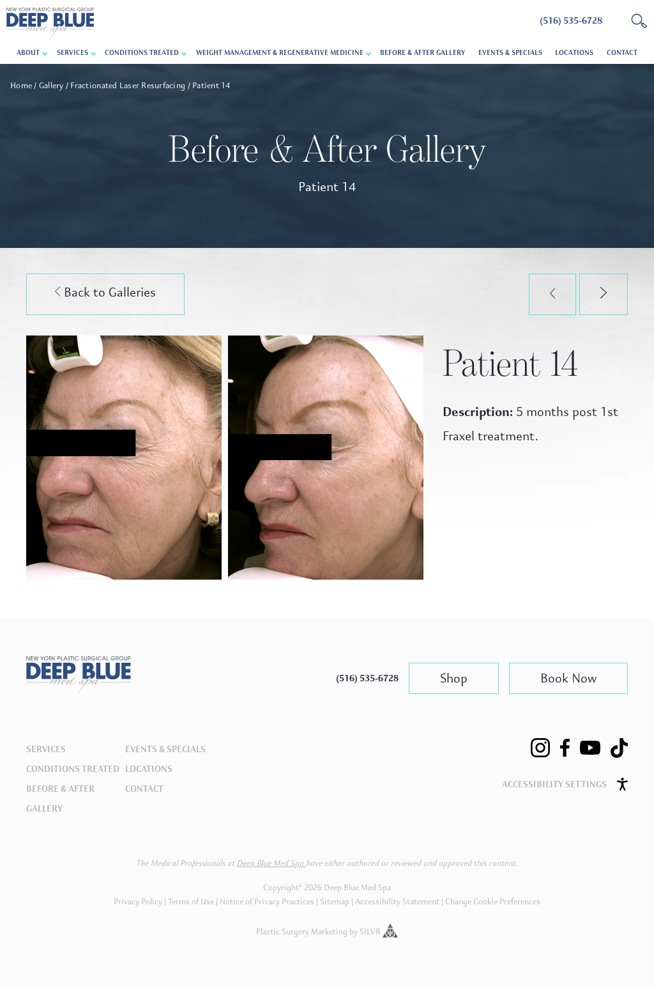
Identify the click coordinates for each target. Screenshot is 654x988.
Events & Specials (510, 52)
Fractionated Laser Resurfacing (127, 85)
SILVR (371, 931)
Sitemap (334, 901)
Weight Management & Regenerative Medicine (279, 52)
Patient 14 (211, 85)
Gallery (51, 85)
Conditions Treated (142, 52)
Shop (454, 678)
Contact (622, 52)
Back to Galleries (108, 292)
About (28, 52)
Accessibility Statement (397, 901)
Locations (574, 52)
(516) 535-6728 (367, 678)
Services (46, 749)
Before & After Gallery (422, 52)
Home (21, 85)
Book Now (568, 678)
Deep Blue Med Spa (271, 863)
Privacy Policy (138, 901)
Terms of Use (191, 901)
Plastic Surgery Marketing (301, 931)
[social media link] (540, 747)
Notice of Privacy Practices (267, 901)
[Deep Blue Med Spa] (78, 690)
